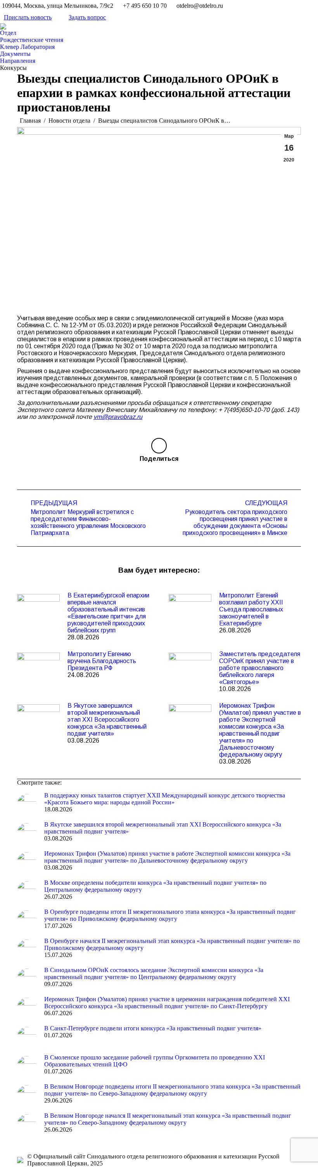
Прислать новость (28, 17)
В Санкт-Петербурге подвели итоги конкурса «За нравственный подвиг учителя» (152, 1028)
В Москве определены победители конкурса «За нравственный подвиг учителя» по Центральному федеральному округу (155, 886)
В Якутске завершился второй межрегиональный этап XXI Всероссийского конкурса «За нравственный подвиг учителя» (107, 719)
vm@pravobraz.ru (117, 416)
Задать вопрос (87, 17)
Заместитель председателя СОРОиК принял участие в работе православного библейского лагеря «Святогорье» (259, 668)
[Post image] (38, 609)
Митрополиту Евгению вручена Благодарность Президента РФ (101, 661)
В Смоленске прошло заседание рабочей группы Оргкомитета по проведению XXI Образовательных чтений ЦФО (154, 1061)
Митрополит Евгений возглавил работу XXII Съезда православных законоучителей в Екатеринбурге (251, 609)
